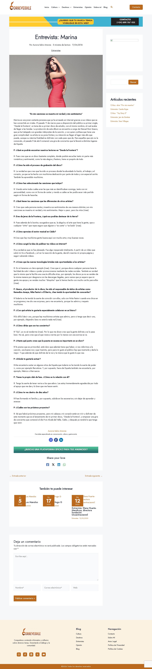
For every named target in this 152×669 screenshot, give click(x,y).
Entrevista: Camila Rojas (119, 109)
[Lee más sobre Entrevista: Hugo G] (56, 497)
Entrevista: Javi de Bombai (120, 117)
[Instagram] (51, 440)
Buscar (133, 82)
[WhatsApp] (64, 464)
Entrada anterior (17, 476)
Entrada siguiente (93, 476)
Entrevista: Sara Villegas (119, 121)
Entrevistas (56, 50)
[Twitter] (53, 464)
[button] (58, 7)
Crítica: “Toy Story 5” (118, 113)
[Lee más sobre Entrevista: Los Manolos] (27, 497)
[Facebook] (56, 440)
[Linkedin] (61, 440)
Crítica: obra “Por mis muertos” (122, 105)
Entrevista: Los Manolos (26, 502)
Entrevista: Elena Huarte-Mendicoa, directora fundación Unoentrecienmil (84, 511)
